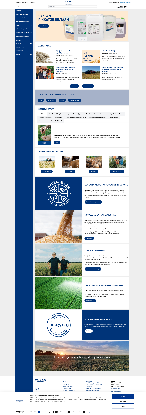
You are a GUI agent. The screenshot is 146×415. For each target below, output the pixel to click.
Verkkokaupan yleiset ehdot (93, 383)
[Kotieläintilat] (70, 162)
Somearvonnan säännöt (69, 390)
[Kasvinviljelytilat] (47, 162)
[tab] (79, 39)
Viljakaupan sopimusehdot (92, 390)
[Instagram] (39, 389)
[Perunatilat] (94, 162)
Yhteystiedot (32, 2)
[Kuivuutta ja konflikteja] (91, 56)
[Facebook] (36, 389)
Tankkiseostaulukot (90, 392)
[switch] (55, 412)
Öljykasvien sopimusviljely (22, 14)
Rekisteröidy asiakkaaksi (125, 2)
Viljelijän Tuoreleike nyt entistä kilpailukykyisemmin (65, 52)
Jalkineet (18, 54)
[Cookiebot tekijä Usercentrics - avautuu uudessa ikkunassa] (20, 412)
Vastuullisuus (66, 383)
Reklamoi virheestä (116, 391)
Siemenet (18, 25)
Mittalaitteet (18, 43)
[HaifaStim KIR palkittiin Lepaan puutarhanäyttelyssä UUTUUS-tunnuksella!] (45, 72)
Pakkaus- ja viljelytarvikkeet (22, 29)
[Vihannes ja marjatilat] (117, 162)
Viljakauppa (18, 10)
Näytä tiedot (91, 412)
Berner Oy (65, 381)
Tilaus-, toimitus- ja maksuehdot (94, 384)
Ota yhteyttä (66, 384)
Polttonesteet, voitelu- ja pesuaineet (21, 39)
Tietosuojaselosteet (68, 386)
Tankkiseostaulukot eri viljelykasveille (56, 95)
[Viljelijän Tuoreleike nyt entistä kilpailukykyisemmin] (45, 56)
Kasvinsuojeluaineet (20, 18)
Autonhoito (18, 58)
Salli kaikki (123, 396)
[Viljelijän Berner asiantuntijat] (58, 259)
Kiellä (123, 406)
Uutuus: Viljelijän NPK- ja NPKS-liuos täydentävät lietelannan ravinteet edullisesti (112, 69)
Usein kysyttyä (25, 2)
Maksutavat (89, 386)
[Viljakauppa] (58, 226)
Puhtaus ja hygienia (20, 47)
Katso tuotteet (43, 26)
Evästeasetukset (67, 388)
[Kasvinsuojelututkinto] (58, 293)
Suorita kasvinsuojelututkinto (70, 392)
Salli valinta (123, 401)
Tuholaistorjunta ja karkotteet (22, 36)
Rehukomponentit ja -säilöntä (22, 32)
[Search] (96, 5)
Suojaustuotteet (19, 50)
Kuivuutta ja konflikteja (108, 51)
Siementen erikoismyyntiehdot (93, 388)
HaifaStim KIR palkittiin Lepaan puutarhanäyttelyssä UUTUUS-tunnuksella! (65, 69)
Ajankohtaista (18, 2)
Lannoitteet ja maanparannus (22, 21)
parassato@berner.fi (116, 388)
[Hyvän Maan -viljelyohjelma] (58, 193)
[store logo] (69, 2)
